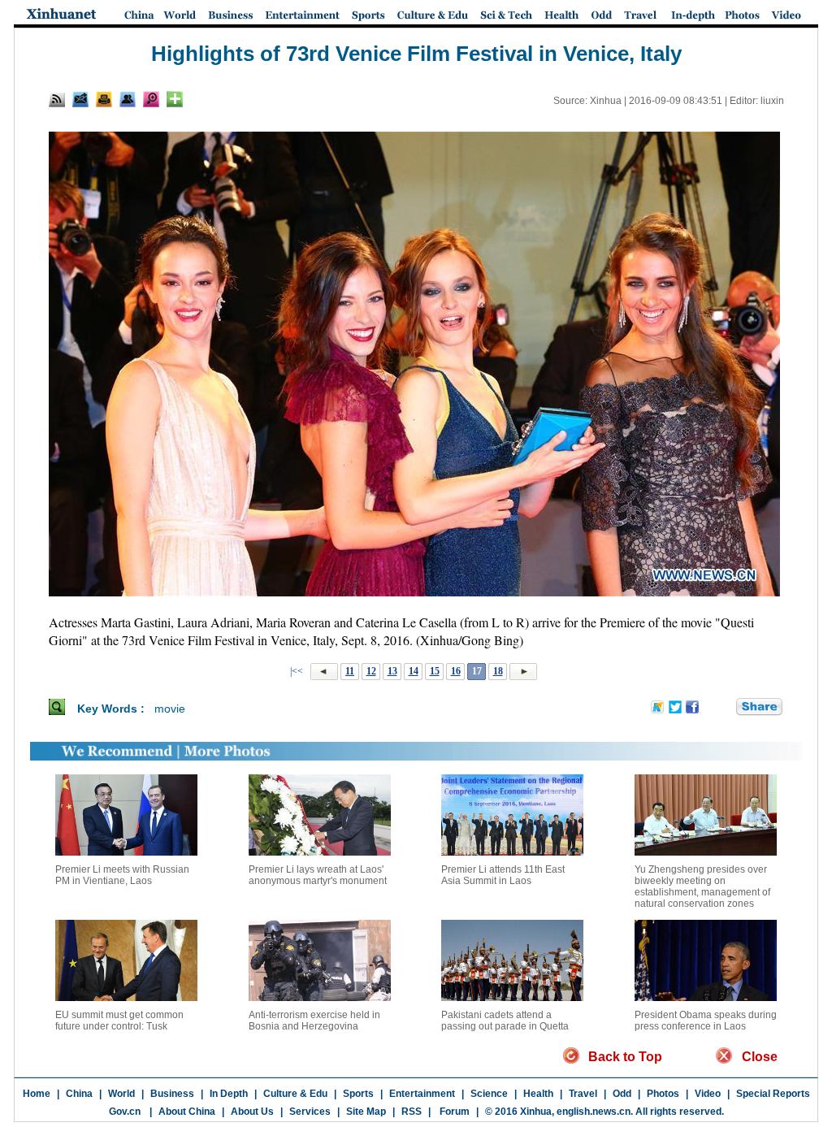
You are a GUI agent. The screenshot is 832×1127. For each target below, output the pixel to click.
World (121, 1093)
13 (392, 671)
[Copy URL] (127, 99)
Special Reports (773, 1093)
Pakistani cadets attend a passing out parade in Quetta (505, 1020)
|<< (296, 671)
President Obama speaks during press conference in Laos (706, 1020)
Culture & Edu (295, 1093)
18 (498, 671)
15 (435, 671)
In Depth (229, 1093)
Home (36, 1093)
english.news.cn (593, 1111)
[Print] (104, 99)
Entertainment (422, 1093)
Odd (622, 1093)
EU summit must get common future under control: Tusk (119, 1020)
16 (456, 671)
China (79, 1093)
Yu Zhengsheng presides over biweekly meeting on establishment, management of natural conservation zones (702, 886)
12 (371, 671)
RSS (411, 1111)
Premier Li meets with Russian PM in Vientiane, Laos (122, 875)
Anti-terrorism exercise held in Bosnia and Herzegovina (314, 1020)
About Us (252, 1111)
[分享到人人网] (725, 707)
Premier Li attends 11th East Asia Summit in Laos (503, 875)
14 (413, 671)
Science (489, 1093)
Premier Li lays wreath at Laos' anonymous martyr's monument (318, 875)
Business (172, 1093)
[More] (175, 99)
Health (538, 1093)
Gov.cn (125, 1111)
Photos (663, 1093)
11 (349, 671)
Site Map (366, 1111)
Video (708, 1093)
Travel (583, 1093)
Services (310, 1111)
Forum (453, 1111)
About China (186, 1111)
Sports (358, 1093)
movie (169, 708)
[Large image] (151, 99)
